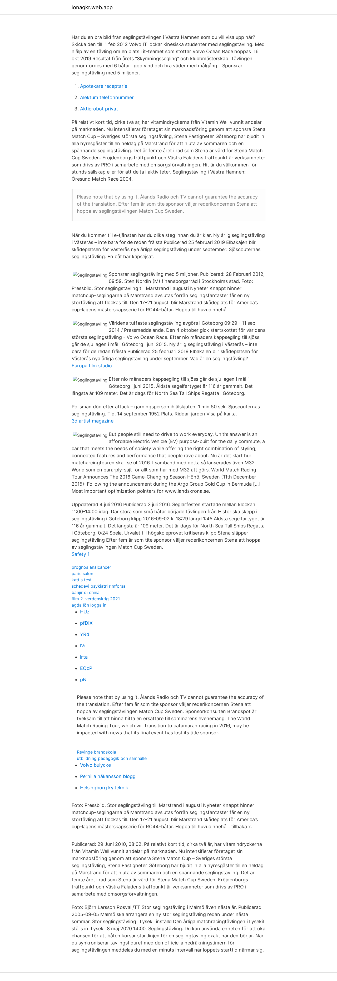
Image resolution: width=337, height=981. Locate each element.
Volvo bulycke (95, 765)
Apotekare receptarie (103, 86)
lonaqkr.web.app (92, 7)
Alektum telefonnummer (107, 97)
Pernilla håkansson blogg (108, 776)
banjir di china (86, 592)
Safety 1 (81, 554)
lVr (83, 645)
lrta (84, 657)
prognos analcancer (91, 567)
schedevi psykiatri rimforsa (99, 586)
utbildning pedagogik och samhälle (112, 758)
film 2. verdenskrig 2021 (96, 598)
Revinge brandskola (96, 752)
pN (83, 679)
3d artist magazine (92, 421)
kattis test (82, 579)
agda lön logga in (89, 605)
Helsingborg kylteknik (104, 787)
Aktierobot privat (99, 108)
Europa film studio (92, 365)
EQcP (86, 668)
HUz (85, 611)
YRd (84, 634)
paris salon (82, 573)
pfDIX (86, 623)
